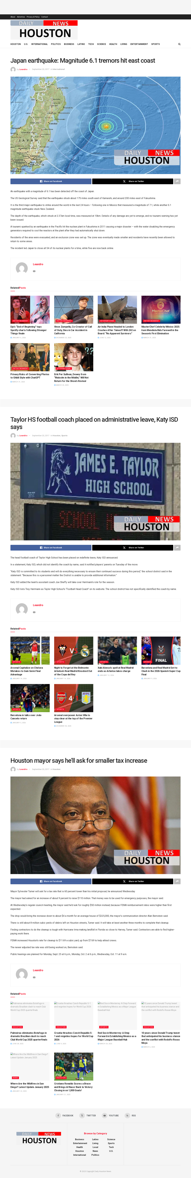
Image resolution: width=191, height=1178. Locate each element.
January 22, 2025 (19, 1091)
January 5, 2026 (19, 723)
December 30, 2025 (63, 726)
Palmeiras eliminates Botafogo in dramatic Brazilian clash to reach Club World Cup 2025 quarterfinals (28, 1036)
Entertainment (139, 44)
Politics (56, 44)
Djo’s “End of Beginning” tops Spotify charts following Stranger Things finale (28, 330)
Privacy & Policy (33, 17)
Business (69, 44)
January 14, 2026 (19, 679)
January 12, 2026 (106, 675)
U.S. (26, 44)
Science (101, 44)
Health (113, 44)
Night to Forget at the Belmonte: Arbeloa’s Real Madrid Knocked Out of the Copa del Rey (73, 671)
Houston (15, 44)
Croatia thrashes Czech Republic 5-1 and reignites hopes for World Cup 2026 (73, 1036)
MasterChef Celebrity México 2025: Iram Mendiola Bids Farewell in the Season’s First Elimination (160, 330)
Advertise (21, 17)
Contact (44, 17)
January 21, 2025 (63, 1095)
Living (123, 44)
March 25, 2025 (62, 385)
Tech (91, 44)
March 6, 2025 (149, 1047)
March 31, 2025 (149, 338)
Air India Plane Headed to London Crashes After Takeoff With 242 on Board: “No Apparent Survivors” (117, 330)
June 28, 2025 (17, 1044)
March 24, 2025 (105, 1044)
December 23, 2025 (63, 338)
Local (95, 1147)
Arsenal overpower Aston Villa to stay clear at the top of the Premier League (73, 718)
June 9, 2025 (61, 1044)
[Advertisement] (95, 6)
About (12, 17)
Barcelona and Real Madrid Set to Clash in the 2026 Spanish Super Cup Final (161, 671)
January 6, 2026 (19, 338)
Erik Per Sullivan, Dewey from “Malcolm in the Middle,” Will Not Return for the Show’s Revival (71, 377)
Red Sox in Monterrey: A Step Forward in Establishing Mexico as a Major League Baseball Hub (117, 1036)
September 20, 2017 (40, 69)
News (15, 1078)
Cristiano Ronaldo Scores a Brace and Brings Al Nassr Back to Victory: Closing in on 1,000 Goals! (73, 1087)
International (39, 44)
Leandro (23, 69)
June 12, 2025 (105, 338)
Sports (155, 44)
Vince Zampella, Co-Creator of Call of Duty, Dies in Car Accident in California (73, 330)
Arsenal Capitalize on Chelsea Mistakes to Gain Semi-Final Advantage (26, 671)
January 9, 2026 (150, 679)
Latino (81, 44)
